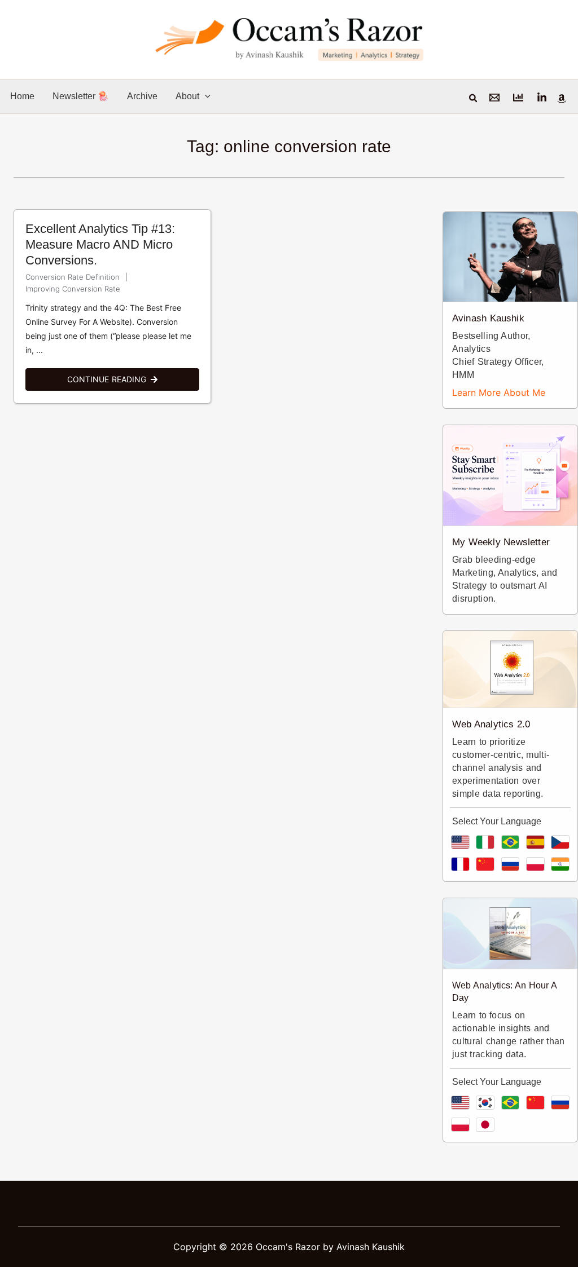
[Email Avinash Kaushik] (494, 97)
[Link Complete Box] (112, 306)
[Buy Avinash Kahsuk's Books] (562, 99)
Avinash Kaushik (488, 318)
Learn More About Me (498, 392)
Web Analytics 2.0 (491, 724)
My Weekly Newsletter (501, 542)
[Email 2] (518, 97)
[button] (205, 96)
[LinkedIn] (542, 97)
